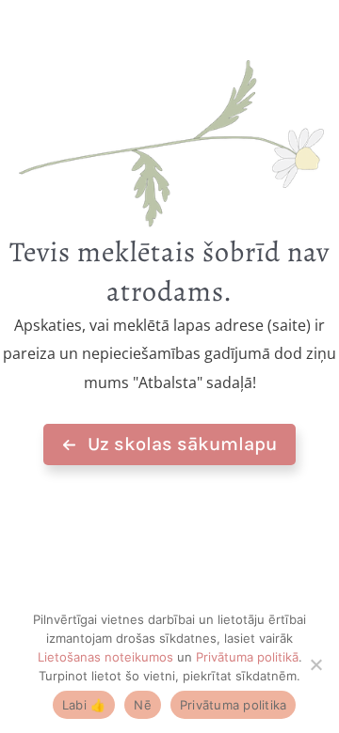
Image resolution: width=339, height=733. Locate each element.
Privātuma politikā (247, 656)
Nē (143, 704)
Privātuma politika (233, 704)
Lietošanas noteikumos (105, 656)
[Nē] (315, 664)
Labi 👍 (84, 704)
